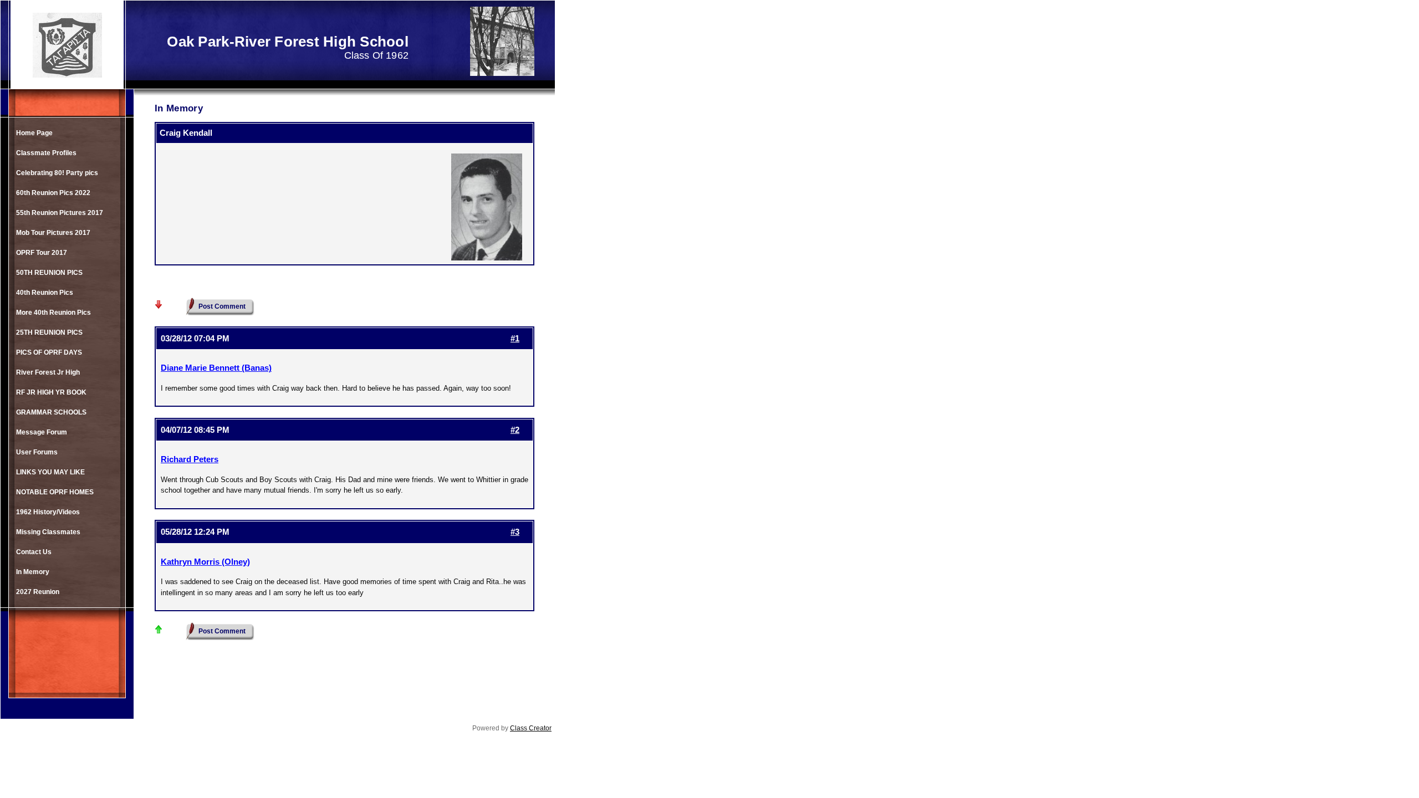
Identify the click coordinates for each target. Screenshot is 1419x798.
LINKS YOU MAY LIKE (50, 472)
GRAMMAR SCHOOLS (51, 412)
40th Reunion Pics (44, 292)
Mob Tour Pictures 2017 (53, 233)
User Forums (37, 452)
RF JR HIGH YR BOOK (51, 392)
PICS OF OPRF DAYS (49, 352)
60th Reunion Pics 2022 (53, 193)
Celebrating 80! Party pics (57, 173)
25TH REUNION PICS (49, 332)
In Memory (32, 572)
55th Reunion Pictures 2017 (59, 213)
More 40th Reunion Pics (53, 312)
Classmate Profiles (46, 153)
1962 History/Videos (48, 512)
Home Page (34, 133)
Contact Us (34, 552)
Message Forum (41, 432)
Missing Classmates (48, 532)
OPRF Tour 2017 (41, 253)
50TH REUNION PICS (49, 273)
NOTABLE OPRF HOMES (55, 492)
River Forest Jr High (48, 372)
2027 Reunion (37, 592)
